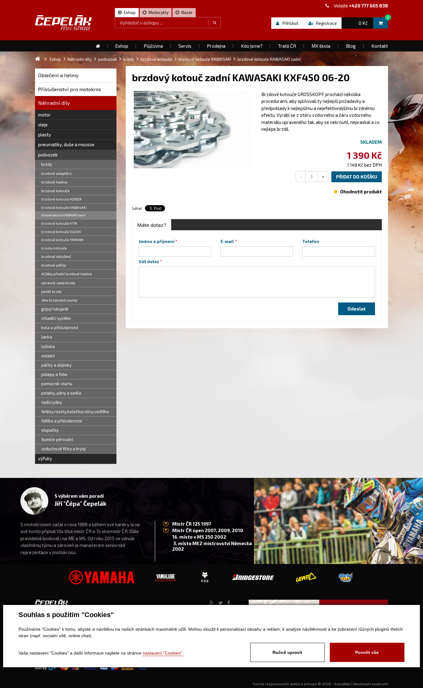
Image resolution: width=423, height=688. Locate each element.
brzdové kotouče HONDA (61, 199)
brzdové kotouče (55, 190)
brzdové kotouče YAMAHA (62, 240)
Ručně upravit (287, 652)
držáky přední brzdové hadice (66, 273)
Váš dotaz (149, 261)
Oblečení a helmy (58, 75)
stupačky (50, 430)
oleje (43, 124)
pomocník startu (56, 383)
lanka (46, 336)
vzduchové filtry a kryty (63, 448)
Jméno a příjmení (156, 241)
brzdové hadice (54, 182)
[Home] (98, 45)
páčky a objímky (56, 365)
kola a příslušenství (59, 327)
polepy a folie (54, 374)
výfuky (45, 458)
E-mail (227, 241)
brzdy (46, 164)
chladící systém (56, 318)
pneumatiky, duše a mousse (66, 144)
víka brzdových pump (59, 300)
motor (44, 114)
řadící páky (51, 402)
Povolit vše (367, 652)
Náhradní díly (54, 103)
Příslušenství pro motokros (69, 89)
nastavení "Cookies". (163, 653)
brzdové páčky (53, 265)
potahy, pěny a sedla (61, 392)
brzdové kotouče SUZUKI (61, 232)
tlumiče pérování (57, 439)
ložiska (48, 346)
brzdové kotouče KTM (59, 223)
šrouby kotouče (54, 248)
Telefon (310, 241)
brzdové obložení (56, 256)
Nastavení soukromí (370, 683)
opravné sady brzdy (58, 282)
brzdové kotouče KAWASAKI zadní (63, 215)
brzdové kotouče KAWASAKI (64, 207)
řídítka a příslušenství (61, 420)
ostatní (48, 355)
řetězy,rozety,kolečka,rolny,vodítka (75, 411)
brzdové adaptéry (56, 173)
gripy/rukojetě (54, 309)
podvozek (48, 154)
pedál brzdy (51, 291)
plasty (44, 134)
